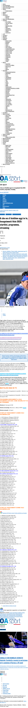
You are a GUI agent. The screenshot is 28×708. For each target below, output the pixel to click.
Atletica (4, 12)
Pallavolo (5, 38)
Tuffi (6, 107)
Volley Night (8, 158)
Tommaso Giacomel (10, 617)
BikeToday (7, 146)
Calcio (6, 45)
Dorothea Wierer (15, 614)
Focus (6, 148)
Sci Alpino (5, 112)
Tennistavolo (8, 100)
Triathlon (7, 106)
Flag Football (8, 47)
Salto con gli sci (9, 123)
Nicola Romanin (15, 616)
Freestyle (7, 127)
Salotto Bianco (8, 153)
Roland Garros (8, 11)
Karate (6, 83)
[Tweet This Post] (15, 310)
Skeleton (7, 122)
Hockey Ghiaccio (9, 50)
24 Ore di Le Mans (9, 65)
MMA (6, 85)
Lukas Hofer (15, 615)
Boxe (6, 74)
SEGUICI (2, 611)
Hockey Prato (8, 53)
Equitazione (8, 79)
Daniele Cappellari (6, 614)
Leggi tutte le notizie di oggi (9, 605)
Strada (6, 31)
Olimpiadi (5, 135)
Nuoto (4, 13)
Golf (6, 80)
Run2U (6, 152)
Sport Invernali (6, 114)
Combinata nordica (9, 125)
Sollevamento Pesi (9, 95)
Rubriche (7, 91)
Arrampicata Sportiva (10, 72)
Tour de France (8, 23)
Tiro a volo (7, 101)
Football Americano (10, 49)
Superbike (7, 64)
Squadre (5, 39)
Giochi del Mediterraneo (8, 6)
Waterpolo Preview (10, 160)
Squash (7, 96)
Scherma (7, 93)
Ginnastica (5, 15)
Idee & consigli (6, 164)
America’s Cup (8, 110)
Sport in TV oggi (6, 8)
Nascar (7, 69)
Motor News (8, 150)
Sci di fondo (8, 118)
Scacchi (7, 92)
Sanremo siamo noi (10, 163)
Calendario (7, 28)
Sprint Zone (8, 154)
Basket (7, 43)
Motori (4, 62)
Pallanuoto (7, 57)
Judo (6, 81)
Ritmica (7, 17)
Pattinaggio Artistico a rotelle (12, 88)
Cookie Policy (5, 692)
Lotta (6, 84)
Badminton (7, 73)
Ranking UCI (8, 30)
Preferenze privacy (6, 693)
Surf (6, 97)
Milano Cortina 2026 (10, 137)
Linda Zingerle (9, 615)
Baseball (7, 42)
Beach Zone (8, 145)
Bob (6, 120)
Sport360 (5, 70)
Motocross (8, 66)
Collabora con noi (6, 688)
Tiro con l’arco (8, 104)
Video (4, 144)
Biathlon (7, 116)
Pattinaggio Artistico (10, 129)
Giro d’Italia (8, 22)
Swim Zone (8, 156)
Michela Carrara (8, 616)
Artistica (7, 16)
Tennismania (8, 157)
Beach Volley (8, 41)
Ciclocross (8, 32)
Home (4, 4)
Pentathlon (8, 89)
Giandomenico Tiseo (5, 247)
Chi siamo (5, 685)
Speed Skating (8, 130)
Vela (6, 108)
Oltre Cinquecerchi (9, 111)
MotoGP (5, 36)
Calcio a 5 (7, 46)
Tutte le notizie (6, 134)
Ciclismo (5, 20)
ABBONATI (6, 192)
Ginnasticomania (9, 149)
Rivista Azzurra (6, 5)
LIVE (4, 34)
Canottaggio (8, 77)
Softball (7, 59)
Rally (6, 68)
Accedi (4, 142)
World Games (6, 139)
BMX (6, 27)
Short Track (8, 115)
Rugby (6, 58)
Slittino (7, 119)
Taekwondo (8, 99)
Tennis (4, 9)
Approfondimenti (7, 138)
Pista (6, 24)
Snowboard (8, 126)
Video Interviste (9, 161)
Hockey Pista (8, 51)
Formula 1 (5, 35)
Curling (7, 131)
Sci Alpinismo (8, 133)
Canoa (6, 76)
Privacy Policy (5, 690)
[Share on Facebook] (15, 309)
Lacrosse (7, 54)
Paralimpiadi (8, 87)
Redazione (5, 687)
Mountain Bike (8, 26)
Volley (6, 61)
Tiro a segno (8, 103)
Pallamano (7, 55)
